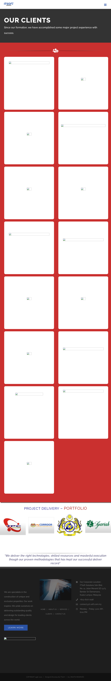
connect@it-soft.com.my (91, 604)
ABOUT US (52, 609)
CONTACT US (60, 614)
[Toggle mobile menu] (105, 4)
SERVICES (63, 609)
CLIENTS (49, 614)
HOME (43, 609)
